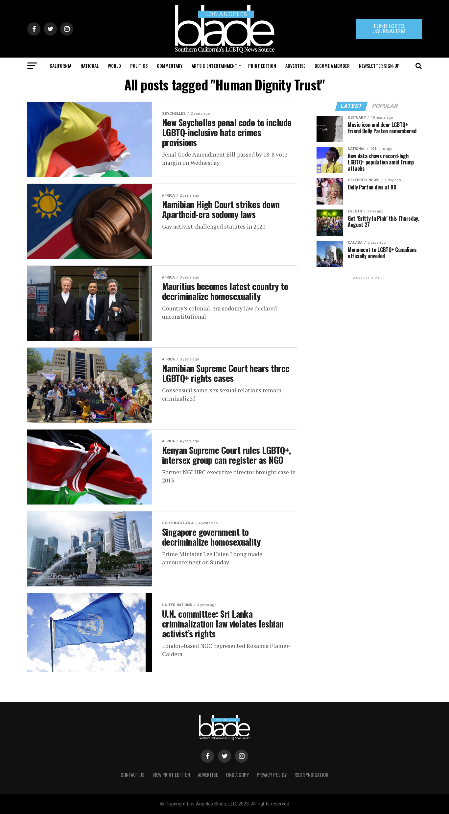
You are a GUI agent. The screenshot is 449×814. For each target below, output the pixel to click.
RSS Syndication (311, 774)
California (60, 65)
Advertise (295, 65)
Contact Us (133, 774)
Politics (139, 65)
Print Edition (262, 65)
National (90, 65)
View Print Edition (171, 774)
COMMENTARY (169, 65)
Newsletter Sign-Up (379, 65)
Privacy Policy (272, 774)
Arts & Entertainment (214, 65)
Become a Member (332, 65)
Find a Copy (237, 774)
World (114, 65)
